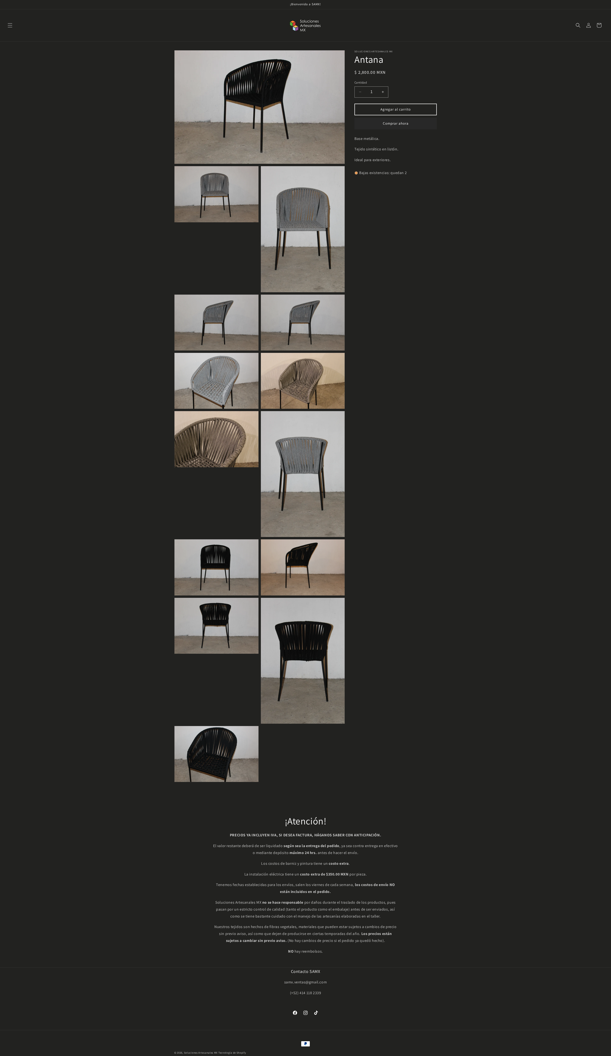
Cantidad (360, 82)
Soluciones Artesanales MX (201, 1052)
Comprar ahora (396, 123)
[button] (10, 25)
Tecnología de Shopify (232, 1052)
